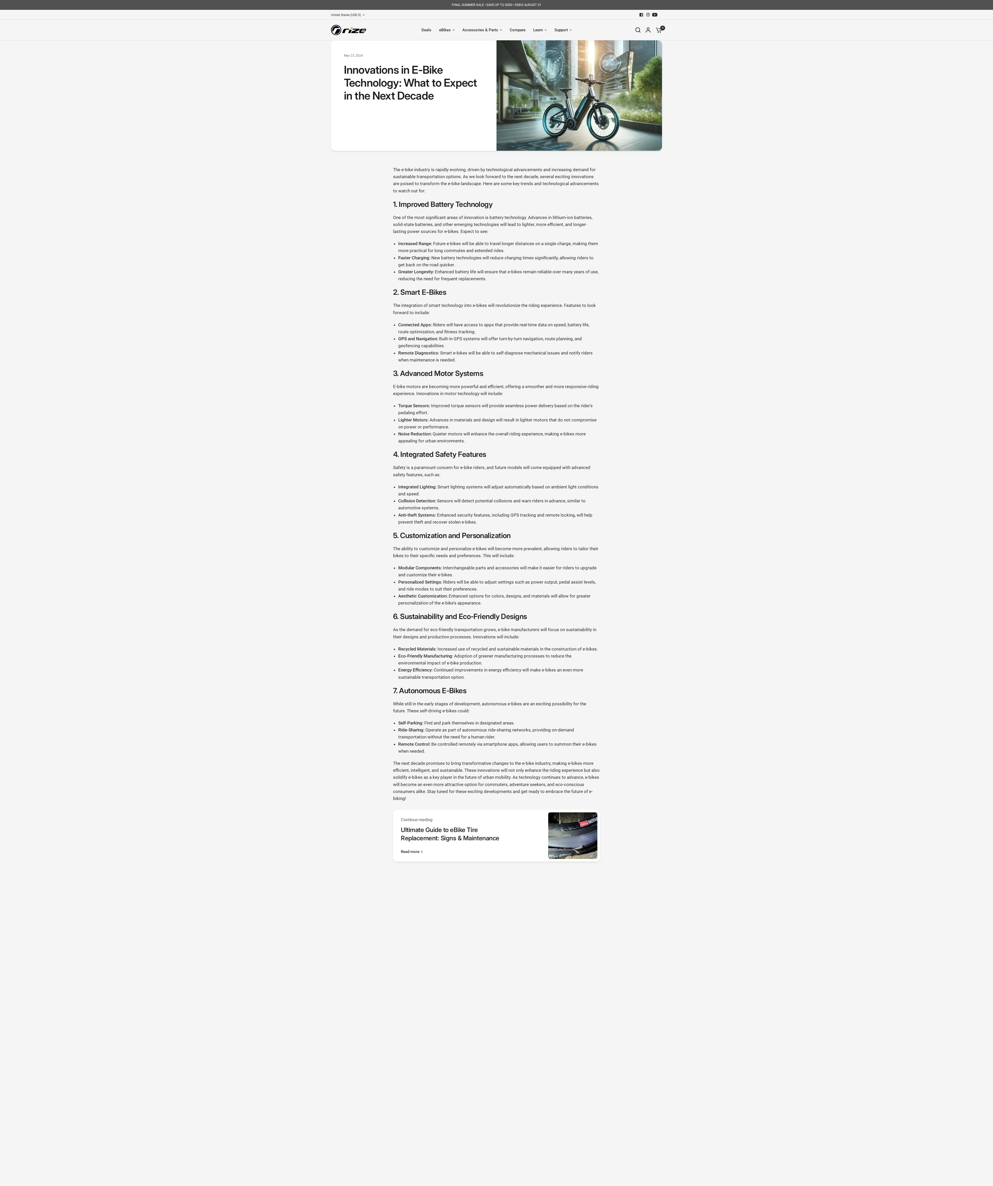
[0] (657, 30)
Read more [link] (410, 852)
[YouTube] (654, 14)
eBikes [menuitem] (445, 30)
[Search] (638, 30)
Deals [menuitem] (426, 30)
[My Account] (648, 30)
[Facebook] (641, 14)
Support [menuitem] (561, 30)
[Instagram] (648, 14)
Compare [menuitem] (517, 30)
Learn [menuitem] (538, 30)
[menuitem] (349, 15)
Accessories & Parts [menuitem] (480, 30)
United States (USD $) (346, 15)
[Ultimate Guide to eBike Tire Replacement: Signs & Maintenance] (572, 835)
